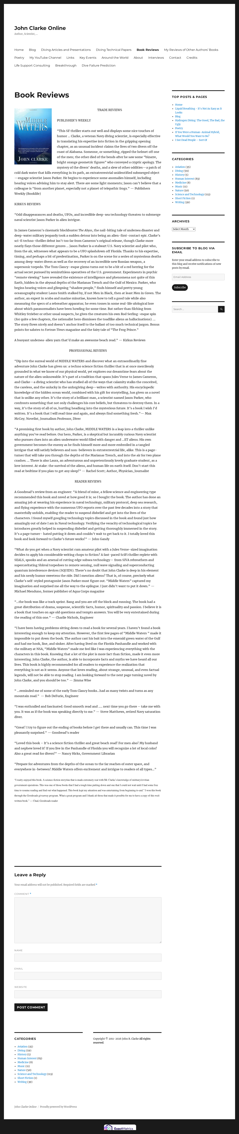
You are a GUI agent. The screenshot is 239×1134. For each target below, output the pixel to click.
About (138, 57)
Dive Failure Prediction (99, 65)
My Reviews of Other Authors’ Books (191, 50)
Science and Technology (32, 1074)
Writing (22, 1082)
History (22, 1054)
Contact (175, 57)
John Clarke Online (40, 28)
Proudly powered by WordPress (58, 1106)
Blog (32, 50)
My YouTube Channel (45, 57)
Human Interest (27, 1058)
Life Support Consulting (32, 65)
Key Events (88, 57)
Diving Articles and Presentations (66, 50)
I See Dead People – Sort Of (191, 140)
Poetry (19, 57)
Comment (22, 894)
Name (18, 950)
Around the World (115, 57)
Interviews (156, 57)
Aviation (22, 1046)
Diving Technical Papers (113, 50)
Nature (22, 1070)
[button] (33, 136)
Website (20, 986)
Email (18, 968)
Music (21, 1066)
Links (70, 57)
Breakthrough (66, 65)
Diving (21, 1050)
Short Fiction (25, 1078)
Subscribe (180, 287)
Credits (192, 57)
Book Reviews (148, 50)
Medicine (23, 1062)
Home (19, 50)
